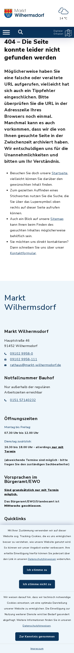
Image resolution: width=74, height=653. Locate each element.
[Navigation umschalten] (6, 32)
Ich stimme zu (37, 570)
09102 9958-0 (21, 353)
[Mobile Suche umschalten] (20, 32)
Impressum (37, 648)
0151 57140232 (23, 400)
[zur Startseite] (24, 13)
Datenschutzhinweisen (42, 559)
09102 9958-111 (23, 359)
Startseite (60, 173)
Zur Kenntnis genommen (37, 637)
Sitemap (57, 219)
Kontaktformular (23, 253)
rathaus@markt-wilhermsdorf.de (35, 365)
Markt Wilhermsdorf (30, 303)
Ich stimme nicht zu (37, 584)
